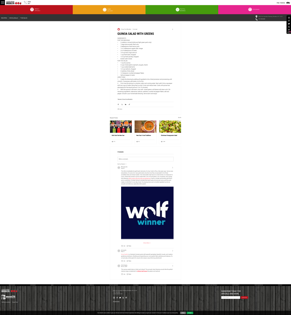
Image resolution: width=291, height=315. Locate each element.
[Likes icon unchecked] (122, 246)
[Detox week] (121, 126)
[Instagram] (289, 18)
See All (179, 117)
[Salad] (170, 126)
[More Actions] (173, 168)
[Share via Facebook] (118, 104)
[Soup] (145, 126)
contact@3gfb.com (117, 293)
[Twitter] (289, 24)
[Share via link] (129, 104)
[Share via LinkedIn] (125, 104)
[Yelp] (289, 27)
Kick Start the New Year (118, 135)
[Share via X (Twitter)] (122, 104)
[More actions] (173, 29)
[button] (2, 2)
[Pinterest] (289, 30)
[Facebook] (289, 21)
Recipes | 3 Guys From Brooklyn (125, 99)
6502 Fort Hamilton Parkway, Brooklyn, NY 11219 (270, 16)
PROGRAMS (256, 9)
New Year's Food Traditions (143, 135)
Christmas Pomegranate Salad (169, 135)
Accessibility (116, 301)
